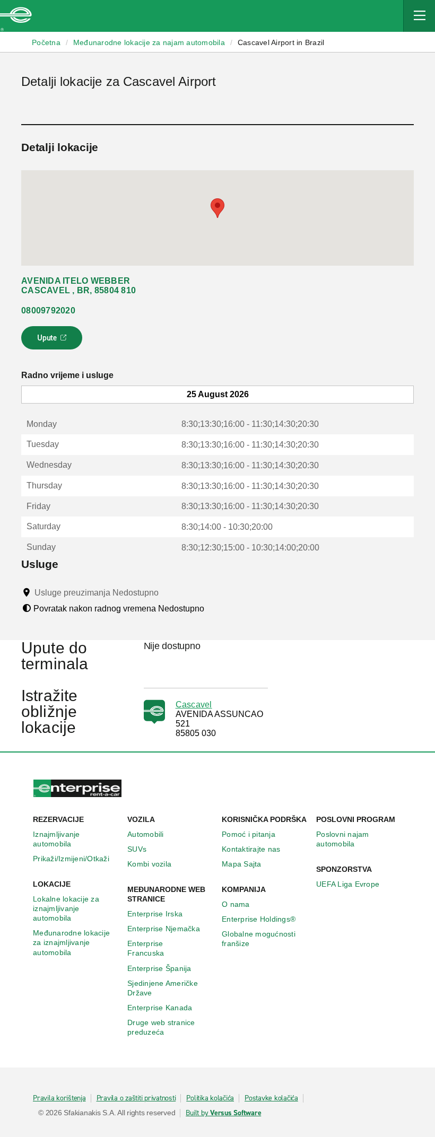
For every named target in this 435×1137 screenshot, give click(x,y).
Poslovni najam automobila (342, 839)
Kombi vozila (149, 864)
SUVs (136, 849)
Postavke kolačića (271, 1098)
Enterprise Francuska (145, 948)
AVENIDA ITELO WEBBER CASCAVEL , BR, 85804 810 (78, 285)
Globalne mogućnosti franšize (258, 939)
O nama (236, 904)
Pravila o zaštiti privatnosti (136, 1098)
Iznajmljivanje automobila (56, 839)
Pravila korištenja (59, 1098)
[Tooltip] (168, 592)
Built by (223, 1113)
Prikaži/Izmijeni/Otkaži (71, 858)
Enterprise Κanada (159, 1007)
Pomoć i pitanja (248, 834)
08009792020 (48, 310)
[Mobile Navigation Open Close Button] (419, 16)
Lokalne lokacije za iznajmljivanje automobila (66, 908)
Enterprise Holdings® (258, 919)
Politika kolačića (210, 1098)
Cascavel (194, 704)
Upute (53, 341)
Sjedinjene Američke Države (162, 988)
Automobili (145, 834)
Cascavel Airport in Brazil (281, 42)
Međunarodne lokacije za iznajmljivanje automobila (71, 942)
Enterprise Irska (154, 913)
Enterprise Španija (159, 968)
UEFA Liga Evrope (347, 884)
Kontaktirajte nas (251, 849)
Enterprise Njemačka (163, 928)
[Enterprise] (16, 16)
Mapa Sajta (242, 864)
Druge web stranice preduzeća (161, 1027)
